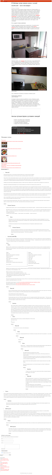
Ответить (5, 203)
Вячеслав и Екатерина (21, 127)
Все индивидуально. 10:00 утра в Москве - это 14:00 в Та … (4, 460)
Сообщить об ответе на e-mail (7, 452)
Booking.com (26, 123)
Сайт (2, 442)
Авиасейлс (28, 119)
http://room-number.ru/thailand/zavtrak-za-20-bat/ (23, 283)
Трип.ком (28, 121)
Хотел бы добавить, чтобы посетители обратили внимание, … (4, 470)
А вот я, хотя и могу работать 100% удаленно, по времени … (4, 463)
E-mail (2, 440)
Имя (2, 438)
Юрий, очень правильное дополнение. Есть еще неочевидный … (4, 466)
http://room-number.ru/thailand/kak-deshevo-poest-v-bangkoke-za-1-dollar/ (29, 282)
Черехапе (25, 122)
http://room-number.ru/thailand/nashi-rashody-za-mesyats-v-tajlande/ (25, 284)
